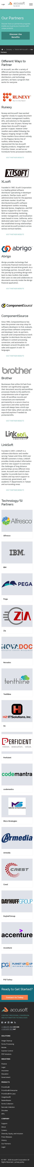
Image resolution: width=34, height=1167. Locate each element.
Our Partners (6, 1144)
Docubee (4, 1110)
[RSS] (15, 1022)
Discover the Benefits (16, 35)
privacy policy (19, 1162)
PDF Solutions (6, 1054)
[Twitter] (5, 1022)
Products (5, 1082)
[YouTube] (12, 1022)
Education (4, 1074)
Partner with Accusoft (21, 49)
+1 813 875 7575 (7, 1029)
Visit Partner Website (15, 157)
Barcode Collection (8, 1107)
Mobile (3, 1047)
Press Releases (6, 1137)
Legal (3, 1067)
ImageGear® (6, 1097)
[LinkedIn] (8, 1022)
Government (5, 1077)
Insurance (4, 1071)
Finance (4, 1064)
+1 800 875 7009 (7, 1027)
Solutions (5, 1036)
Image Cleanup (6, 1041)
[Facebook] (2, 1022)
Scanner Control (7, 1051)
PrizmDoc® (5, 1087)
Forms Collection (7, 1104)
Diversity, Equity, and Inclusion (12, 1134)
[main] (17, 497)
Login (3, 4)
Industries (5, 1059)
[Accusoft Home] (16, 4)
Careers (4, 1130)
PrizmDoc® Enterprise (9, 1090)
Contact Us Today (14, 997)
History (4, 1140)
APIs (3, 1114)
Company (9, 49)
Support (4, 1123)
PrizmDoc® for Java (8, 1094)
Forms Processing (7, 1044)
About (3, 1127)
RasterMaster (6, 1100)
